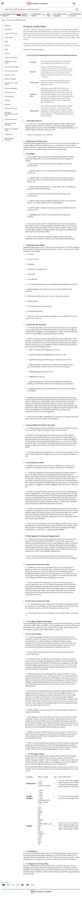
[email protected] (37, 855)
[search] (77, 9)
